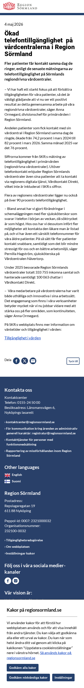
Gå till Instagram (15, 580)
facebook (16, 361)
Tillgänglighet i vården (22, 338)
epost (33, 361)
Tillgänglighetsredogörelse (24, 540)
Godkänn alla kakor (22, 667)
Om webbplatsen (18, 546)
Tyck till (73, 361)
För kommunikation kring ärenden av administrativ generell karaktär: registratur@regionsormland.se (41, 431)
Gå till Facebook (7, 580)
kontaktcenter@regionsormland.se (30, 422)
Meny (76, 7)
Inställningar (63, 677)
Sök (65, 7)
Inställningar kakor (20, 553)
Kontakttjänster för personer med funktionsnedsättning (29, 442)
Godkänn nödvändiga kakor (28, 677)
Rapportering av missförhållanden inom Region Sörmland (38, 453)
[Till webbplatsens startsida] (20, 6)
